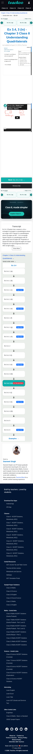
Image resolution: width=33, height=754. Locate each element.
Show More (16, 248)
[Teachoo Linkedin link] (26, 729)
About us (12, 735)
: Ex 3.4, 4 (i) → (16, 180)
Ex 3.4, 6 (13, 430)
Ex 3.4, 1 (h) (13, 336)
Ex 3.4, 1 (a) (8, 271)
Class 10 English (11, 594)
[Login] (29, 3)
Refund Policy (16, 739)
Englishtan (9, 712)
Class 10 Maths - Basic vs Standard (17, 716)
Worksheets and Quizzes (13, 571)
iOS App (8, 507)
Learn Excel (10, 693)
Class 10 (21, 8)
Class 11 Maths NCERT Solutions (16, 641)
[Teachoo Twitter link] (16, 729)
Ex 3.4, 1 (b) (8, 280)
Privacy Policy (22, 737)
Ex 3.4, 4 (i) (8, 392)
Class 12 (5, 8)
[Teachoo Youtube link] (21, 729)
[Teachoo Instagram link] (12, 729)
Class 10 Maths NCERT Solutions (16, 638)
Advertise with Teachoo (16, 741)
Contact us (20, 735)
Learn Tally (9, 697)
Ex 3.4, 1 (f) (8, 318)
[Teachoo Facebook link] (7, 729)
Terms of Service (11, 737)
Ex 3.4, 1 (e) (13, 308)
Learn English (10, 690)
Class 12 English (11, 605)
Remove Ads (16, 186)
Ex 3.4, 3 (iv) (13, 383)
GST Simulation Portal (13, 578)
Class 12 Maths (11, 601)
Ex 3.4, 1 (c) (13, 290)
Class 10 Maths (11, 588)
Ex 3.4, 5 (7, 420)
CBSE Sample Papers (13, 719)
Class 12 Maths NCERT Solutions (16, 645)
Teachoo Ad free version (13, 568)
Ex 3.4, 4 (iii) (8, 411)
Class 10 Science (11, 591)
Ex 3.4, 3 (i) (8, 355)
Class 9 (28, 8)
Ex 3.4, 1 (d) (8, 299)
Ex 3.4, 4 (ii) (13, 402)
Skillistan (9, 575)
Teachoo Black (20, 477)
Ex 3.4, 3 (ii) (13, 364)
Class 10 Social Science (13, 598)
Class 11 (13, 8)
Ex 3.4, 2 (7, 346)
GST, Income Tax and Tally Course (16, 564)
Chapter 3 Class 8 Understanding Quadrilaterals (14, 13)
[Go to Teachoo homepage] (15, 2)
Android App (10, 503)
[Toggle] (3, 2)
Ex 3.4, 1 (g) (13, 327)
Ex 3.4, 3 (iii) (8, 374)
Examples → (14, 438)
